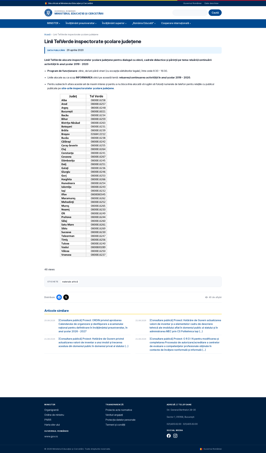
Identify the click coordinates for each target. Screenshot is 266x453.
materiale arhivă (70, 281)
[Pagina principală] (48, 13)
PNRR (47, 419)
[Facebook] (169, 436)
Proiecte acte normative (118, 409)
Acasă (47, 34)
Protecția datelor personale (120, 419)
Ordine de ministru (54, 414)
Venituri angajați (114, 414)
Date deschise (211, 3)
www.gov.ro (51, 436)
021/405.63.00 (190, 424)
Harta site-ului (52, 424)
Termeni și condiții (115, 424)
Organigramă (51, 409)
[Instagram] (175, 436)
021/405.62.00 (174, 424)
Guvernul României (192, 3)
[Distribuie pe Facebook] (59, 297)
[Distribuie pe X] (66, 297)
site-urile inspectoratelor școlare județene (87, 88)
